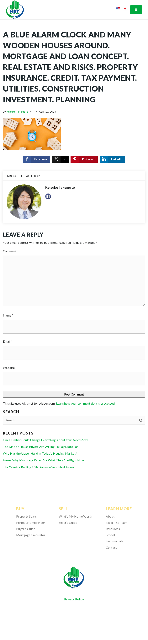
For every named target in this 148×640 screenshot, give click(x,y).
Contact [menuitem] (111, 547)
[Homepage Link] (15, 9)
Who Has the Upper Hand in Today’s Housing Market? (40, 453)
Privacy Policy (74, 599)
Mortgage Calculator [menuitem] (30, 535)
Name (8, 315)
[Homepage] (74, 578)
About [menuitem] (110, 516)
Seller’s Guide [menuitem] (68, 522)
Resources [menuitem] (113, 529)
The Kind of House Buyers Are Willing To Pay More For (40, 446)
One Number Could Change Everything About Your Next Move (45, 440)
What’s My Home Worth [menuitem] (75, 516)
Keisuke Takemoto (17, 111)
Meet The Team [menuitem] (116, 522)
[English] (119, 9)
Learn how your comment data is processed (85, 403)
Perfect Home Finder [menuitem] (30, 522)
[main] (74, 252)
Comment (9, 251)
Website (9, 367)
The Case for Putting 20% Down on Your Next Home (38, 467)
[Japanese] (126, 9)
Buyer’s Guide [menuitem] (25, 529)
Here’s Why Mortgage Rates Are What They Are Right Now (43, 460)
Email (8, 341)
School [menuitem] (110, 535)
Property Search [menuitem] (27, 516)
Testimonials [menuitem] (114, 541)
